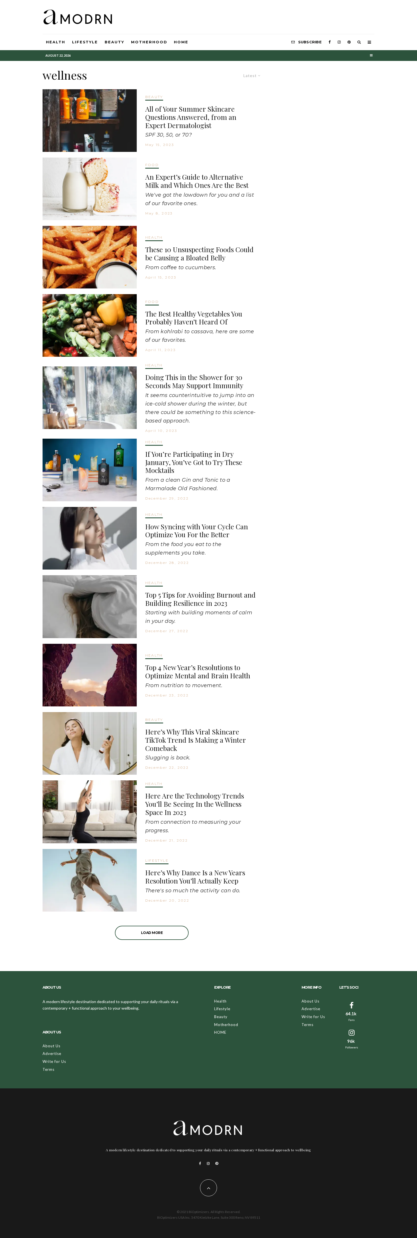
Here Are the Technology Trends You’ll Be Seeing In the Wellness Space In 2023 (194, 804)
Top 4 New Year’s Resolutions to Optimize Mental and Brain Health (197, 671)
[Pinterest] (349, 42)
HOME (181, 42)
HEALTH (154, 237)
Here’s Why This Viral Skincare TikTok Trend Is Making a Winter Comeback (195, 740)
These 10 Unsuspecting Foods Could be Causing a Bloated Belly (199, 253)
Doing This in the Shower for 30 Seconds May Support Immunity (194, 381)
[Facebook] (329, 42)
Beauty (114, 42)
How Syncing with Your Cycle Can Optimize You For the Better (196, 531)
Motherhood (149, 42)
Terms (48, 1069)
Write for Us (54, 1061)
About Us (51, 1046)
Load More (152, 933)
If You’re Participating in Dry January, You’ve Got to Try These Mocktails (193, 462)
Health (55, 42)
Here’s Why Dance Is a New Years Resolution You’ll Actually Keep (195, 876)
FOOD (152, 165)
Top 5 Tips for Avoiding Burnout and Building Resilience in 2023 (200, 599)
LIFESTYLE (157, 860)
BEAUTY (154, 97)
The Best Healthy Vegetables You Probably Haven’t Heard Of (193, 318)
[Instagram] (339, 42)
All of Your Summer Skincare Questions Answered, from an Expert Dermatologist (190, 117)
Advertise (52, 1053)
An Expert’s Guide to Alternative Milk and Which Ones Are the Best (196, 181)
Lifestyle (85, 42)
